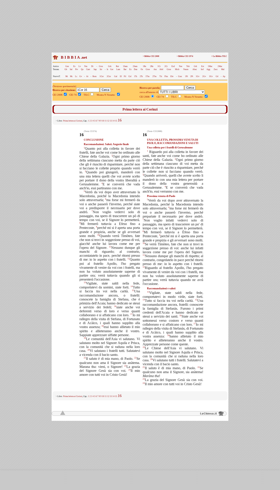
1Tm (147, 76)
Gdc (110, 66)
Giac (180, 76)
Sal (71, 69)
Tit (160, 76)
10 (103, 121)
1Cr (159, 66)
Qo (82, 69)
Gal (115, 76)
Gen (67, 66)
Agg (208, 69)
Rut (117, 66)
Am (155, 69)
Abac (194, 69)
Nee (180, 66)
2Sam (135, 66)
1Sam (125, 66)
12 (108, 121)
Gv (80, 76)
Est (202, 66)
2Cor (109, 76)
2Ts (141, 76)
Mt (66, 76)
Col (129, 76)
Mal (222, 69)
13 (111, 121)
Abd (161, 69)
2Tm (154, 76)
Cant (88, 69)
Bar (125, 69)
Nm (85, 66)
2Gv (204, 76)
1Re (144, 66)
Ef (121, 76)
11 (106, 121)
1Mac (210, 66)
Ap (224, 76)
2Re (151, 66)
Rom (94, 76)
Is (107, 69)
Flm (166, 76)
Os (142, 69)
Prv (76, 69)
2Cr (166, 66)
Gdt (195, 66)
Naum (185, 69)
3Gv (211, 76)
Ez (130, 69)
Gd (217, 76)
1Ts (135, 76)
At (87, 76)
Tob (188, 66)
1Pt (186, 76)
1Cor (102, 76)
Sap (95, 69)
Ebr (171, 76)
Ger (111, 69)
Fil (125, 76)
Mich (177, 69)
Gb (66, 69)
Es (74, 66)
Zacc (216, 69)
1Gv (198, 76)
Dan (135, 69)
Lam (118, 69)
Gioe (148, 69)
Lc (76, 76)
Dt (92, 66)
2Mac (220, 66)
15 (116, 121)
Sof (202, 69)
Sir (101, 69)
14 (113, 121)
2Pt (191, 76)
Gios (101, 66)
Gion (169, 69)
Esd (173, 66)
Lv (80, 66)
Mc (71, 76)
